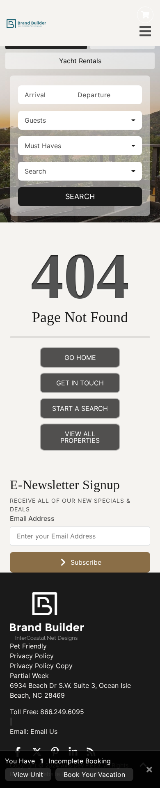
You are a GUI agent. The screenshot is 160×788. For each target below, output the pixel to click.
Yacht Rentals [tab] (80, 61)
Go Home (80, 357)
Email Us (43, 731)
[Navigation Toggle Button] (145, 31)
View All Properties (80, 437)
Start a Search (80, 408)
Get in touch (80, 383)
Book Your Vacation (94, 774)
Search (80, 196)
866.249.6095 (62, 712)
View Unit (28, 774)
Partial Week (29, 675)
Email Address (32, 518)
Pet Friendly (28, 646)
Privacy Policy (32, 656)
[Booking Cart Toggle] (145, 15)
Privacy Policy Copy (41, 666)
